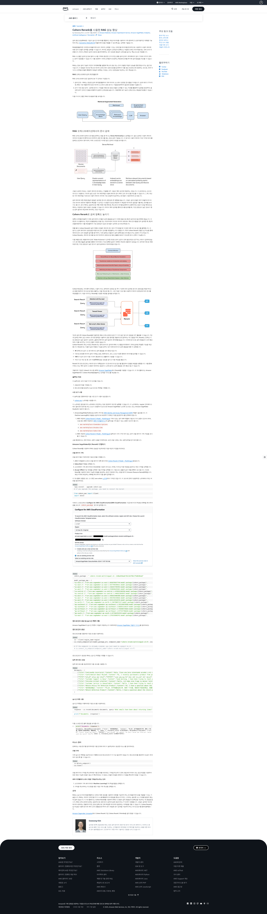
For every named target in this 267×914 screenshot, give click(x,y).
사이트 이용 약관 (78, 907)
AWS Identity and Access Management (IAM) (118, 413)
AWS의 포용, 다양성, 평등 (106, 891)
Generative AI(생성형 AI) (87, 43)
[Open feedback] (265, 457)
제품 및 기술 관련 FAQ (105, 878)
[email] (208, 904)
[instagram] (194, 904)
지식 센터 (177, 874)
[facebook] (188, 904)
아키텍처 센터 (102, 874)
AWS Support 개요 (181, 878)
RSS (162, 76)
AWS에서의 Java (141, 878)
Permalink (91, 35)
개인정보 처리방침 (64, 907)
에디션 (93, 18)
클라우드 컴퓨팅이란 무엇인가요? (70, 866)
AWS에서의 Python (142, 874)
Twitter (163, 67)
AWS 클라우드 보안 (65, 878)
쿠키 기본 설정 (91, 907)
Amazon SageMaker (105, 370)
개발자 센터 (139, 862)
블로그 (60, 886)
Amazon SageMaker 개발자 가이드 (128, 625)
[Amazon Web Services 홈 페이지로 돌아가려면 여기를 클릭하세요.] (65, 10)
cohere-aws (78, 400)
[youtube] (201, 904)
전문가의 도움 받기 (180, 882)
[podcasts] (204, 904)
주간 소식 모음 (164, 42)
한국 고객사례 (163, 38)
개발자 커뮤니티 (164, 47)
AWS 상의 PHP (140, 882)
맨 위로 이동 (132, 895)
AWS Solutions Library (105, 870)
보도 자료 (61, 891)
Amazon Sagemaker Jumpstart (82, 813)
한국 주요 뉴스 (164, 35)
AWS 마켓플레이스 (99, 421)
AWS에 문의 (178, 862)
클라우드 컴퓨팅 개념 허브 (67, 874)
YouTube (164, 71)
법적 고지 (177, 891)
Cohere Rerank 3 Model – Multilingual (97, 418)
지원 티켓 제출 (179, 866)
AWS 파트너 (101, 886)
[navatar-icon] (261, 2)
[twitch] (198, 904)
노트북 (105, 478)
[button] (263, 2)
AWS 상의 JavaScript (143, 886)
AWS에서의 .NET (141, 870)
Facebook (164, 69)
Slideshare (164, 74)
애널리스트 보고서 (103, 882)
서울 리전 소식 (164, 45)
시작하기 (100, 862)
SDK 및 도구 (139, 866)
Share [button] (100, 35)
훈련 (98, 866)
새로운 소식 (62, 882)
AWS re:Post (178, 870)
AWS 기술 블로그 (78, 26)
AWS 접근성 (178, 886)
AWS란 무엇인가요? (65, 862)
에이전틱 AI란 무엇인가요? (67, 870)
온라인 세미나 (163, 40)
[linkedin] (191, 904)
